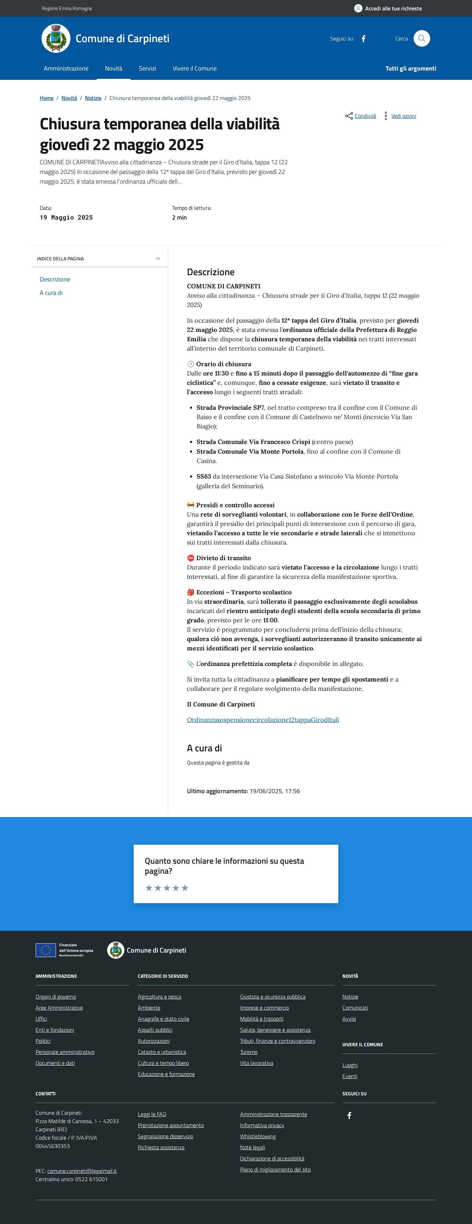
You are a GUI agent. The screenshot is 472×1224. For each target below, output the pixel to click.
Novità (113, 68)
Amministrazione (66, 68)
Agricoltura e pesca (159, 996)
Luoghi (350, 1065)
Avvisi (349, 1018)
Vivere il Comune (195, 68)
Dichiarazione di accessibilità (272, 1158)
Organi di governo (56, 996)
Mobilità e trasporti (261, 1018)
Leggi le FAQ (152, 1114)
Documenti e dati (55, 1063)
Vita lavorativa (256, 1063)
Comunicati (355, 1007)
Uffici (41, 1018)
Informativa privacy (262, 1125)
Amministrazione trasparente (273, 1114)
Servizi (147, 68)
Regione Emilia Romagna (67, 8)
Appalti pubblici (155, 1030)
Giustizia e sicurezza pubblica (272, 996)
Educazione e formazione (166, 1074)
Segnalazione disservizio (165, 1136)
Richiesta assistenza (161, 1147)
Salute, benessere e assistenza (275, 1030)
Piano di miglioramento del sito (275, 1169)
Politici (43, 1041)
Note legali (252, 1147)
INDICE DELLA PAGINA (60, 258)
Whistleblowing (258, 1136)
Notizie (350, 996)
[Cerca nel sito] (422, 38)
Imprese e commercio (264, 1007)
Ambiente (149, 1007)
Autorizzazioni (154, 1041)
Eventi (349, 1076)
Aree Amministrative (59, 1007)
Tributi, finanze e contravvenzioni (277, 1041)
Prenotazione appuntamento (171, 1125)
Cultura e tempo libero (163, 1063)
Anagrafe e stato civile (163, 1018)
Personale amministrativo (65, 1052)
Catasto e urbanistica (162, 1052)
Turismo (248, 1052)
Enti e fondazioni (55, 1030)
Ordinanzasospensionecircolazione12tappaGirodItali (263, 720)
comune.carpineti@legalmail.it (82, 1171)
